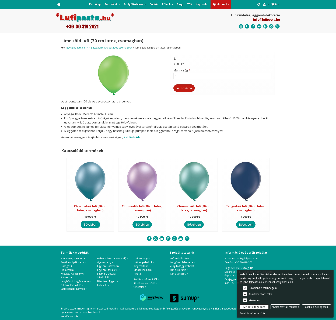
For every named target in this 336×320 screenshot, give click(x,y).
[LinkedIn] (265, 26)
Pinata (137, 273)
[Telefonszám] (247, 26)
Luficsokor (103, 285)
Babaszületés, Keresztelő (111, 258)
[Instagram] (271, 26)
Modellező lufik (142, 269)
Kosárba (186, 88)
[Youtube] (259, 26)
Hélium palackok (143, 262)
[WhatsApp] (174, 238)
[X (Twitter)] (155, 238)
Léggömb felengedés (182, 262)
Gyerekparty (104, 262)
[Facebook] (253, 26)
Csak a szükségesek (316, 306)
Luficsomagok (142, 258)
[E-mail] (240, 26)
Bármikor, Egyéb (106, 281)
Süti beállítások (92, 312)
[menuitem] (59, 4)
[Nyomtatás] (187, 238)
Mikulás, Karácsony (72, 273)
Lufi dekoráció (178, 269)
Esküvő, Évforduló (71, 285)
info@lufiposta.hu (266, 20)
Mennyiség (181, 70)
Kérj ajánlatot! (178, 273)
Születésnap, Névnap (73, 288)
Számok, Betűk (106, 273)
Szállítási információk (146, 279)
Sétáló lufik (103, 277)
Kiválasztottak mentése (285, 306)
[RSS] (277, 26)
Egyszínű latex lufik (108, 266)
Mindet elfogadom (254, 306)
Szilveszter (67, 277)
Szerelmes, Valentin (72, 258)
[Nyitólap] (59, 4)
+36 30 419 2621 (244, 262)
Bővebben (90, 224)
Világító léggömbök (181, 266)
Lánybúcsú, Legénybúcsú (75, 281)
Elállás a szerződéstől (224, 308)
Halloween (67, 269)
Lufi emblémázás (180, 258)
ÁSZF (78, 312)
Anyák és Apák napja (73, 262)
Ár (174, 59)
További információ (251, 313)
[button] (275, 4)
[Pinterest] (168, 238)
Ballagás (66, 266)
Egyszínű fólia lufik (107, 269)
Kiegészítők (140, 266)
